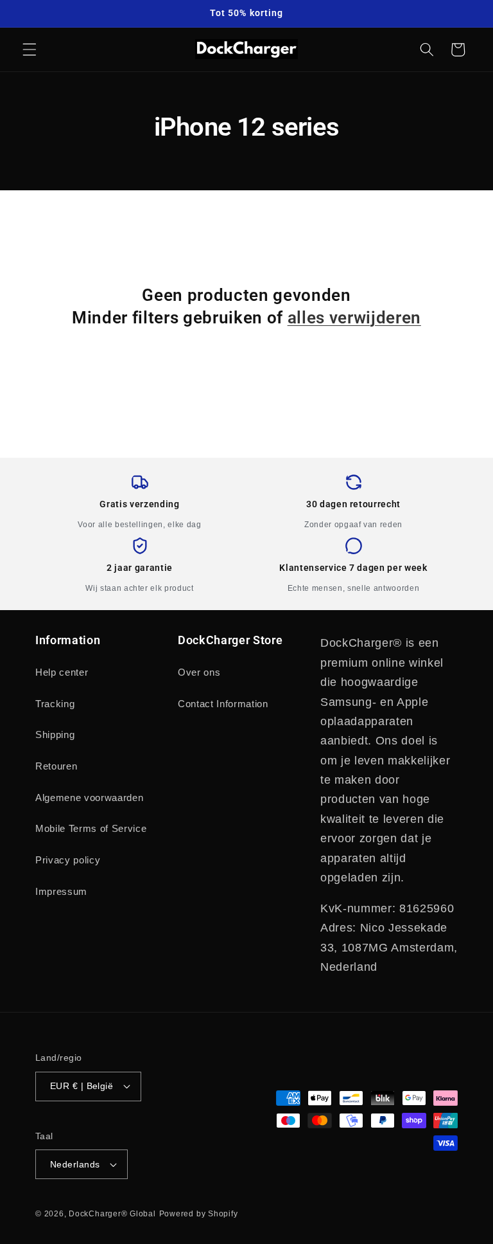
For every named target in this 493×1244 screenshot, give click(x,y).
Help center (61, 672)
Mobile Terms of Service (90, 828)
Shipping (54, 734)
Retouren (56, 766)
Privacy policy (67, 859)
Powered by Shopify (198, 1213)
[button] (29, 49)
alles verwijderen (354, 317)
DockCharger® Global (112, 1213)
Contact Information (223, 703)
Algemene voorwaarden (89, 797)
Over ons (199, 672)
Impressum (61, 891)
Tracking (54, 703)
